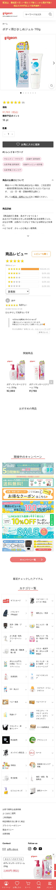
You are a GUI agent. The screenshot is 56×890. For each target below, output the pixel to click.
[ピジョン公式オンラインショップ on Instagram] (29, 848)
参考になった (43, 332)
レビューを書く (41, 254)
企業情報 (6, 834)
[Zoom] (51, 85)
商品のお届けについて (13, 180)
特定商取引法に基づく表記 (14, 821)
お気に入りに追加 (30, 144)
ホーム (5, 24)
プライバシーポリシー (12, 825)
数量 (5, 128)
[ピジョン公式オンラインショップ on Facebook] (35, 848)
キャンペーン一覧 (28, 559)
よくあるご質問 (9, 813)
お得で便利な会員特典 (12, 809)
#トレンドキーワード (13, 152)
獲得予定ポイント (11, 115)
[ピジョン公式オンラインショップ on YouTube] (40, 848)
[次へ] (53, 63)
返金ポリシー (8, 830)
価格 (5, 107)
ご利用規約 (7, 817)
